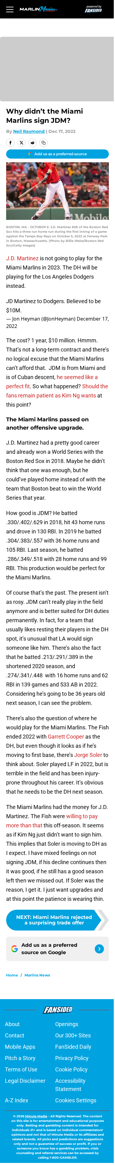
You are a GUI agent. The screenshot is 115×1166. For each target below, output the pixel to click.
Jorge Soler (88, 755)
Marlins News (37, 975)
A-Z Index (16, 1100)
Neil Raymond (29, 131)
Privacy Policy (72, 1058)
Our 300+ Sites (73, 1035)
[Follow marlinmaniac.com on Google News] (99, 948)
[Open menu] (9, 9)
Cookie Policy (71, 1069)
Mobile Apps (20, 1047)
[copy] (43, 142)
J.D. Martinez (22, 258)
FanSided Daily (73, 1047)
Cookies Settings (75, 1100)
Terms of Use (21, 1069)
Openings (66, 1024)
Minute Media (36, 1116)
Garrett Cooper (66, 736)
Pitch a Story (20, 1058)
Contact (14, 1035)
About (12, 1024)
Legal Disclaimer (25, 1081)
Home (12, 975)
